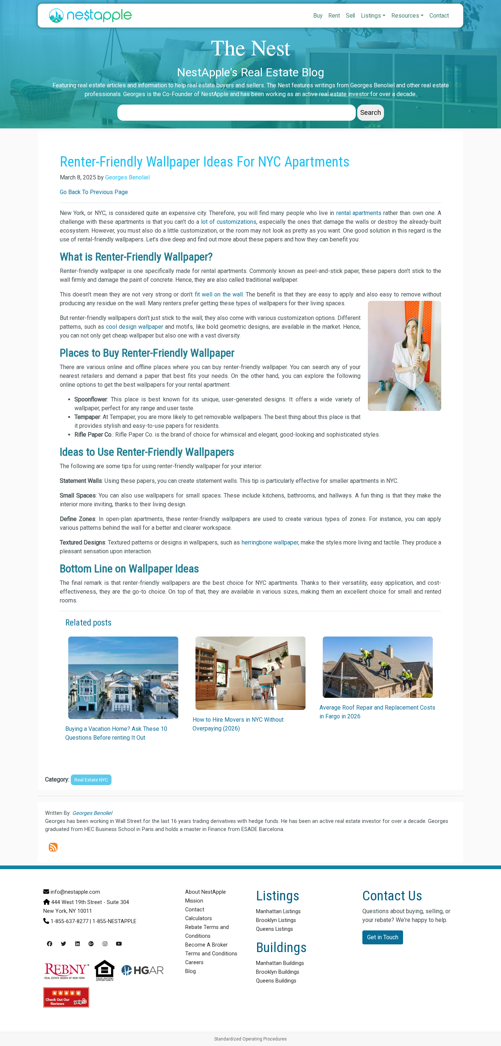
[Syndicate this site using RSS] (53, 847)
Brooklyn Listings (276, 920)
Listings (371, 15)
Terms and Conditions (211, 954)
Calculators (198, 918)
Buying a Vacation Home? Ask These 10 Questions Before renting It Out (116, 733)
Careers (194, 962)
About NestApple (205, 892)
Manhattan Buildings (280, 963)
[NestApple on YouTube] (118, 944)
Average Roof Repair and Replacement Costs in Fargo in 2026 (377, 712)
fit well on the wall (219, 294)
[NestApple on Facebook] (49, 944)
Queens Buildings (276, 981)
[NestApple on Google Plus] (91, 944)
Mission (194, 901)
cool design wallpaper (134, 326)
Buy (317, 15)
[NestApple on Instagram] (105, 944)
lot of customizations (228, 221)
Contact (439, 15)
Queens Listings (274, 929)
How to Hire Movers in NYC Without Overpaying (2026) (238, 724)
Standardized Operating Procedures (250, 1039)
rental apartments (358, 212)
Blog (190, 971)
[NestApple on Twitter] (63, 944)
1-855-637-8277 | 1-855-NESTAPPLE (93, 921)
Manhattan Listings (278, 911)
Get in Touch (382, 937)
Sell (350, 15)
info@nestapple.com (75, 892)
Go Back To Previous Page (94, 192)
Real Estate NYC (91, 780)
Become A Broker (206, 945)
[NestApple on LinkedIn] (78, 944)
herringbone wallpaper (270, 542)
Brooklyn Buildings (277, 972)
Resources (405, 15)
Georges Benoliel (127, 177)
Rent (334, 15)
